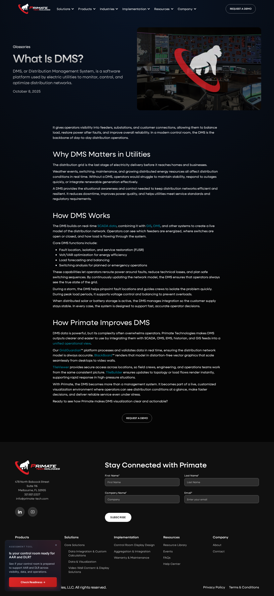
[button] (65, 9)
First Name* (112, 475)
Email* (188, 492)
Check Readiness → (33, 582)
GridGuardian (70, 350)
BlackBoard (103, 355)
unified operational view (72, 343)
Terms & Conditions (244, 587)
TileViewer (61, 367)
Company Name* (116, 492)
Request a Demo (241, 8)
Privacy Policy (214, 587)
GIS (148, 226)
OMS (156, 226)
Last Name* (191, 475)
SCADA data (107, 226)
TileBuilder (114, 372)
